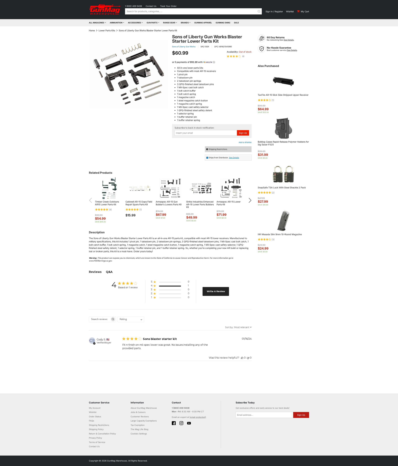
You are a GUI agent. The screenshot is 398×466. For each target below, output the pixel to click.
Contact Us (151, 6)
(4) (110, 210)
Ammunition (116, 22)
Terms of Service (97, 442)
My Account (94, 408)
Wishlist (290, 11)
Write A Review (216, 291)
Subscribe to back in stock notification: (194, 128)
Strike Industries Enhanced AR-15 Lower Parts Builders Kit (200, 204)
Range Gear (169, 22)
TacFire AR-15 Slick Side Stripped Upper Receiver (283, 95)
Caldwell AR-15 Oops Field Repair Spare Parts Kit (138, 203)
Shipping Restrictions (99, 425)
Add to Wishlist (245, 142)
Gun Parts (152, 22)
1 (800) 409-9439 (133, 6)
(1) (140, 210)
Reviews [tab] (95, 272)
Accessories (134, 22)
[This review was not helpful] (248, 357)
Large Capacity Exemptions (144, 420)
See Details (289, 40)
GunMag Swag (223, 22)
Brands (185, 22)
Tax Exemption (138, 425)
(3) (273, 239)
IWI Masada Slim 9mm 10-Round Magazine (280, 234)
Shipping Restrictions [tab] (218, 149)
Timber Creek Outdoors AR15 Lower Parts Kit (107, 203)
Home (92, 30)
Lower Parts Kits (107, 30)
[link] (235, 56)
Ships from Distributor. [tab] (224, 157)
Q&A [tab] (109, 272)
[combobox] (193, 11)
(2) (273, 193)
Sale (236, 22)
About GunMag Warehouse (144, 408)
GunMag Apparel (203, 22)
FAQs (91, 420)
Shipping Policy (96, 429)
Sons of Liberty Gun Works (183, 46)
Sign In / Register (274, 11)
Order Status (95, 416)
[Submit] (259, 11)
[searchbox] (99, 319)
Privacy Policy (95, 438)
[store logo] (105, 9)
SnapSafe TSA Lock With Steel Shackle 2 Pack (282, 187)
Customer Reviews (140, 416)
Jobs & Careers (138, 412)
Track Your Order (168, 6)
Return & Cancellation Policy (102, 433)
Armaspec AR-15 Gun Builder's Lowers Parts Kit (169, 203)
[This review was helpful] (242, 357)
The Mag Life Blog (139, 429)
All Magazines (96, 22)
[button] (212, 62)
